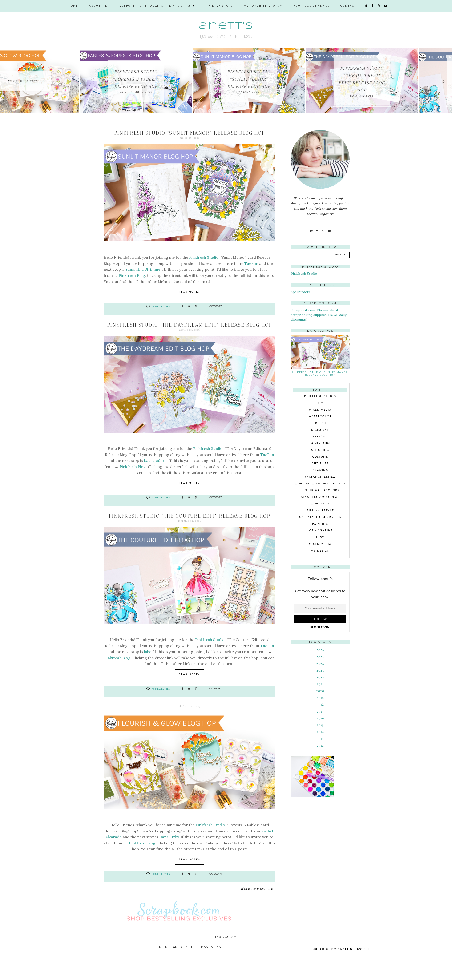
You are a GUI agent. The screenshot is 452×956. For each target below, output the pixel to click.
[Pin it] (196, 306)
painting (320, 524)
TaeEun (251, 263)
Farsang (320, 437)
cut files (320, 463)
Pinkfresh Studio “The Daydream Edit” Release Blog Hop (189, 325)
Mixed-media (320, 544)
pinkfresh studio (320, 396)
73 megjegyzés (161, 497)
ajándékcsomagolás (320, 497)
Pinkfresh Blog (132, 275)
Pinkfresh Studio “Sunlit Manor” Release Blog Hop (168, 79)
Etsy (320, 537)
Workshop (320, 504)
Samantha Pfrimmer (143, 269)
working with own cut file (320, 484)
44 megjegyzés (161, 306)
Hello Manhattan (205, 946)
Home (73, 5)
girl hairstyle (320, 510)
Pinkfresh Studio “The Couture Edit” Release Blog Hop (189, 516)
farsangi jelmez (320, 477)
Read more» (189, 292)
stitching (320, 450)
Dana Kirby (169, 837)
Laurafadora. (156, 460)
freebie (320, 423)
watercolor (320, 416)
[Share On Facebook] (182, 306)
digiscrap (320, 430)
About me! (99, 5)
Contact (348, 5)
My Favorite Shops (261, 5)
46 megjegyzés (161, 688)
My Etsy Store (219, 5)
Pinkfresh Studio (204, 257)
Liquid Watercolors (320, 490)
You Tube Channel (311, 5)
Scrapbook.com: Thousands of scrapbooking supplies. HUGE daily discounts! (318, 314)
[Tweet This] (189, 306)
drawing (320, 470)
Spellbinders (300, 292)
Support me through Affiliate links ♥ (157, 5)
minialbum (320, 443)
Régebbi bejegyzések (256, 889)
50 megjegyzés (161, 873)
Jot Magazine (320, 530)
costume (320, 457)
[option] (56, 80)
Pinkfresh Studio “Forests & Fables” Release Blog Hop (56, 79)
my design (320, 551)
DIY (320, 403)
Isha (147, 651)
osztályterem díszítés (320, 517)
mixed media (320, 410)
